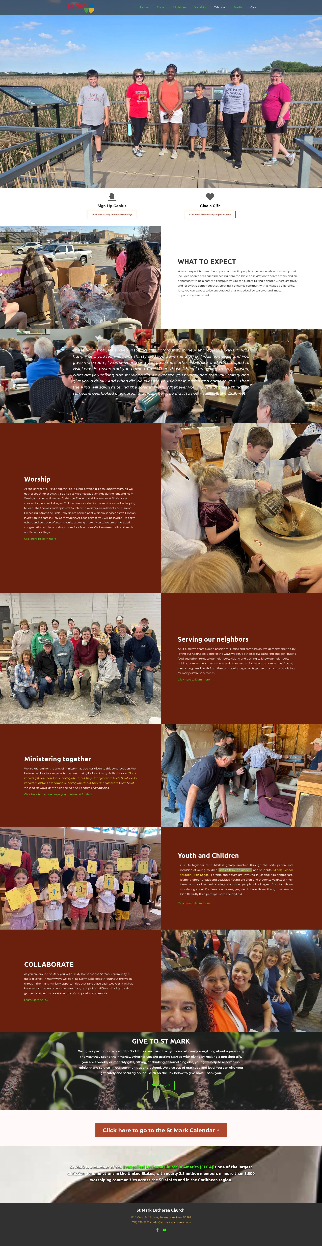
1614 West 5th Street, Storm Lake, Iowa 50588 (161, 1217)
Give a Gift (210, 205)
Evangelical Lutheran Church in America (161, 1166)
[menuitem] (144, 7)
